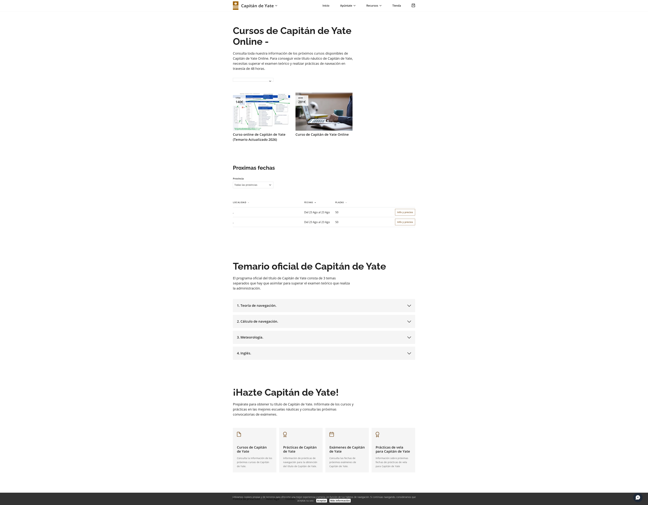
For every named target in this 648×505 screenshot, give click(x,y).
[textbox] (253, 80)
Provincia (238, 178)
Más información (340, 500)
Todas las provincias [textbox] (245, 184)
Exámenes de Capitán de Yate (347, 449)
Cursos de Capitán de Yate (252, 449)
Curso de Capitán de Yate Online (322, 134)
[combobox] (253, 81)
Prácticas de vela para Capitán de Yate (393, 449)
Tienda (396, 5)
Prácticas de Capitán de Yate (300, 449)
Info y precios (405, 212)
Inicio (325, 5)
